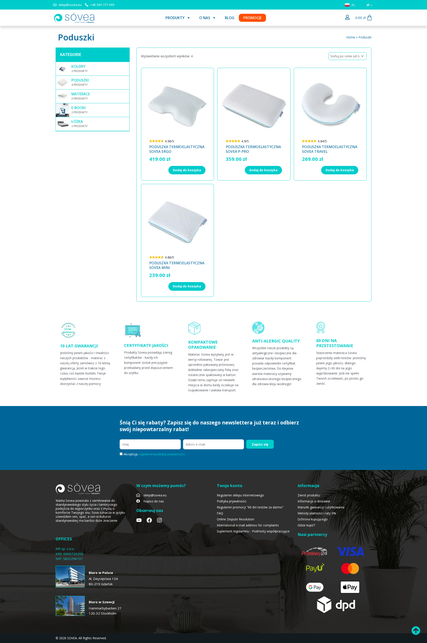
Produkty (175, 17)
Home (350, 37)
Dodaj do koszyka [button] (187, 170)
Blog (229, 17)
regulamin (146, 454)
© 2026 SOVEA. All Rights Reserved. (81, 638)
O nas (204, 17)
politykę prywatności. (170, 454)
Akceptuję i (154, 454)
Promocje (252, 17)
